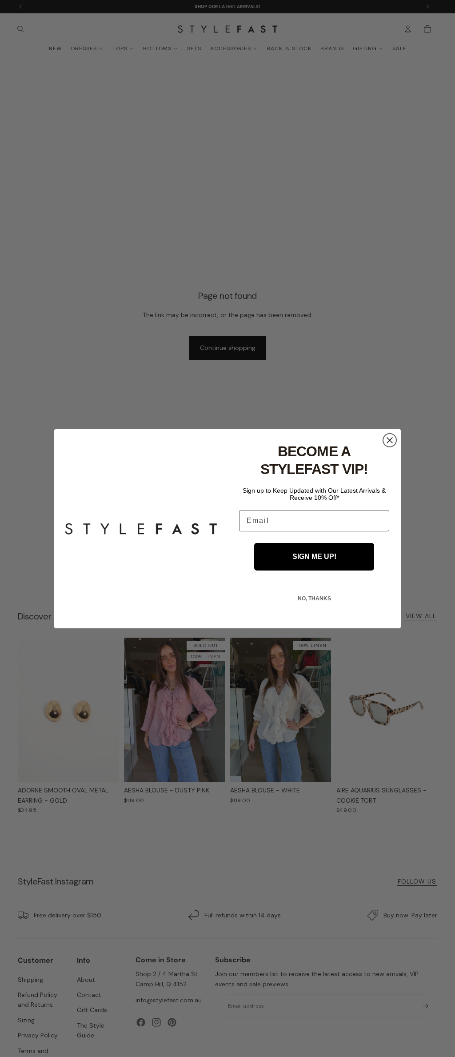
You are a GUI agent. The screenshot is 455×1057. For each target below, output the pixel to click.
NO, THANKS (314, 598)
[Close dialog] (389, 440)
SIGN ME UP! (314, 556)
